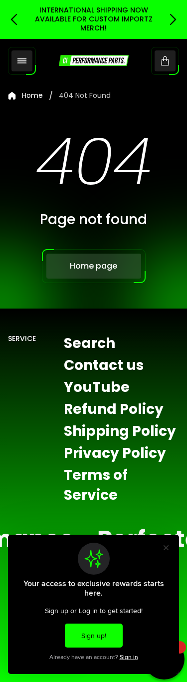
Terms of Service (96, 485)
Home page (93, 266)
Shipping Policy (120, 431)
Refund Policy (114, 409)
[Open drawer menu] (22, 61)
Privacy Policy (115, 453)
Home (32, 95)
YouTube (97, 387)
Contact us (104, 365)
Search (89, 343)
